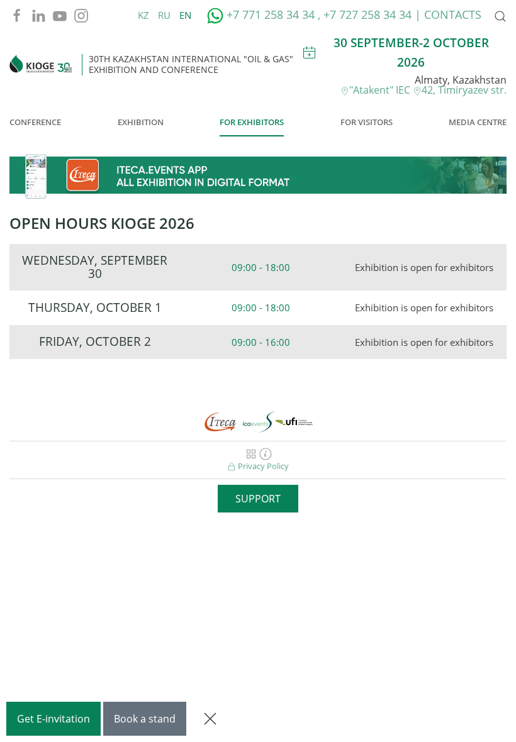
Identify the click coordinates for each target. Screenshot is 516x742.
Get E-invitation (53, 719)
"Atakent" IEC (381, 90)
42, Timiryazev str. (464, 90)
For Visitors (366, 122)
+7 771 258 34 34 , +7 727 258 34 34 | (323, 14)
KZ (145, 15)
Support (258, 499)
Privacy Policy (262, 466)
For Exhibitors (252, 122)
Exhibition (141, 122)
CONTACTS (452, 14)
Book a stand (145, 719)
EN (185, 15)
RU (165, 15)
